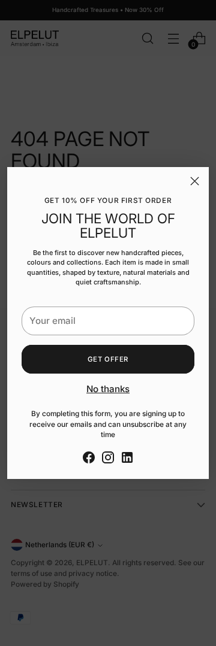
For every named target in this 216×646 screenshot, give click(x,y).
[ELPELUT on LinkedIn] (127, 459)
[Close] (194, 181)
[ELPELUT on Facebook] (89, 459)
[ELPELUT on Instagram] (108, 459)
